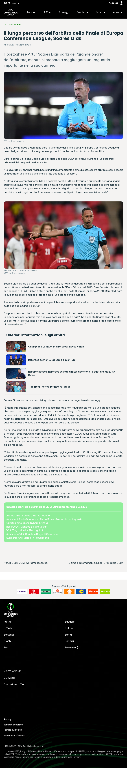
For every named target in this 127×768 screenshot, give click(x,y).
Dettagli (69, 641)
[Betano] (93, 591)
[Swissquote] (58, 591)
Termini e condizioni (13, 724)
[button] (82, 12)
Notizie (69, 628)
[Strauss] (34, 591)
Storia (68, 634)
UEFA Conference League (11, 12)
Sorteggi (9, 634)
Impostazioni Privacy (14, 735)
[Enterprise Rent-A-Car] (46, 591)
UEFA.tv (8, 628)
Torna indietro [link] (14, 24)
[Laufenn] (22, 591)
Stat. (6, 647)
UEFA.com (9, 677)
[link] (31, 12)
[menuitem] (31, 12)
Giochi (7, 641)
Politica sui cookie (13, 730)
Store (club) (71, 647)
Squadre (69, 621)
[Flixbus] (105, 591)
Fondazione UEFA (14, 684)
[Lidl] (81, 591)
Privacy (7, 719)
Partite (7, 621)
